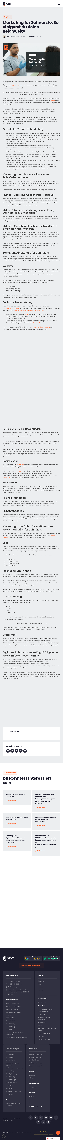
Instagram (20, 471)
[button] (8, 751)
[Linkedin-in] (36, 1117)
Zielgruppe (6, 477)
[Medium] (48, 1122)
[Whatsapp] (43, 1122)
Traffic (53, 101)
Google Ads (36, 323)
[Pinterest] (46, 1117)
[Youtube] (51, 1117)
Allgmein (7, 17)
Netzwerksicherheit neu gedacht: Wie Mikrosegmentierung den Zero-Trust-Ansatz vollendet (45, 798)
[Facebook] (30, 1117)
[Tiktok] (38, 1122)
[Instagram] (56, 1117)
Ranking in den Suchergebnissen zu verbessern (29, 310)
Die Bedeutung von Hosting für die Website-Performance (45, 819)
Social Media (20, 465)
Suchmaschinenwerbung (42, 327)
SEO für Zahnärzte (17, 86)
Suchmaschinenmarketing (11, 308)
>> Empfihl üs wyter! (36, 1106)
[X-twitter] (41, 1117)
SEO (26, 314)
